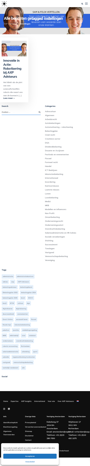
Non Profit (49, 213)
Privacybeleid (30, 461)
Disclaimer (29, 436)
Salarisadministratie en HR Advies (60, 233)
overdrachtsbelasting (24, 341)
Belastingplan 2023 (10, 292)
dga (28, 303)
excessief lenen (22, 319)
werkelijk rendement (10, 368)
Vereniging (50, 260)
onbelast (32, 335)
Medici (48, 201)
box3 (4, 303)
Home (5, 401)
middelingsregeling (29, 330)
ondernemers (8, 341)
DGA (47, 143)
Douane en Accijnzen (54, 150)
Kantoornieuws (52, 186)
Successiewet (51, 244)
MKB (47, 205)
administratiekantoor (25, 276)
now (23, 335)
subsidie (6, 357)
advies (5, 282)
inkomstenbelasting (22, 325)
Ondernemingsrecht (54, 221)
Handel (48, 166)
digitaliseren (7, 309)
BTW (12, 303)
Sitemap (28, 431)
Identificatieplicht (10, 422)
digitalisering (21, 309)
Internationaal (51, 178)
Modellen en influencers (55, 209)
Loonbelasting (51, 197)
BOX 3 (30, 298)
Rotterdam (25, 346)
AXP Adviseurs (23, 282)
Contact (28, 440)
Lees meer (8, 98)
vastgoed (6, 362)
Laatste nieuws (52, 190)
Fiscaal (48, 158)
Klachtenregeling (10, 427)
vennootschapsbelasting (23, 362)
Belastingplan (51, 131)
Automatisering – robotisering (59, 127)
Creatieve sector (52, 139)
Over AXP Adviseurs (66, 401)
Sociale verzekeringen (55, 237)
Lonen (48, 193)
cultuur (20, 303)
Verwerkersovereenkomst (35, 427)
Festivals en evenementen (57, 154)
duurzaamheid (8, 314)
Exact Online (8, 319)
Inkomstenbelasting (54, 174)
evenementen (22, 314)
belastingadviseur (10, 287)
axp (12, 282)
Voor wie (51, 401)
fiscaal (33, 319)
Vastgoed (49, 252)
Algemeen (49, 115)
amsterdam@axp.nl (62, 432)
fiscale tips (7, 325)
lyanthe (16, 330)
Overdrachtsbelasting (55, 229)
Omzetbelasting (52, 217)
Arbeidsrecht (51, 119)
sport (35, 352)
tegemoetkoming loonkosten (24, 357)
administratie (8, 276)
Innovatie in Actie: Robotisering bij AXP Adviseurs (12, 68)
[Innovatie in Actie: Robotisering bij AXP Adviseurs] (14, 47)
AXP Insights (26, 401)
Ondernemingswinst (54, 225)
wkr (23, 368)
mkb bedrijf (14, 335)
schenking (26, 352)
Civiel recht (50, 135)
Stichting (49, 240)
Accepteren (30, 456)
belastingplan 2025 (10, 298)
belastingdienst (26, 287)
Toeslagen (50, 248)
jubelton (6, 330)
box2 (23, 298)
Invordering (50, 182)
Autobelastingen (52, 123)
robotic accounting (10, 346)
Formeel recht (51, 162)
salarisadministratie (10, 352)
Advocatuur (50, 111)
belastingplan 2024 (28, 292)
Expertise (14, 401)
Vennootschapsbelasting (56, 256)
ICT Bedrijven (51, 170)
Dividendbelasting (53, 147)
